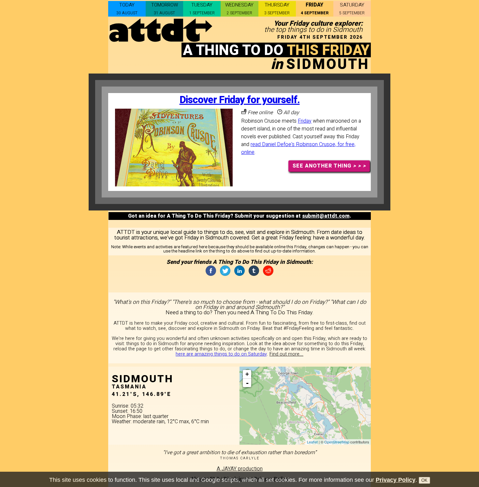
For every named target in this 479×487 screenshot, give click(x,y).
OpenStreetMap (336, 441)
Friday (305, 121)
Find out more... (286, 354)
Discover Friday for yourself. (240, 100)
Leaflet (312, 441)
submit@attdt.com (326, 216)
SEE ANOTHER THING (329, 166)
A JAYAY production (240, 469)
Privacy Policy (395, 480)
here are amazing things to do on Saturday (221, 354)
